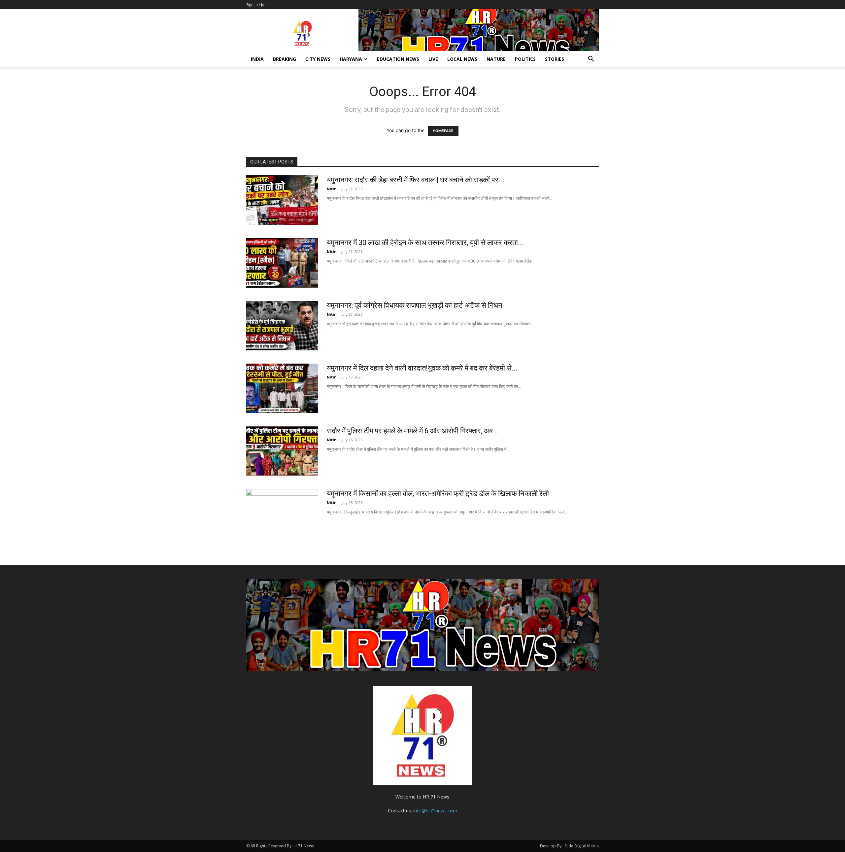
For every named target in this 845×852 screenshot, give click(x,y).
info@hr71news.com (435, 810)
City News (317, 59)
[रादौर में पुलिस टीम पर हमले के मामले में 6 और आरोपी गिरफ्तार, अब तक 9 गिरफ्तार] (282, 451)
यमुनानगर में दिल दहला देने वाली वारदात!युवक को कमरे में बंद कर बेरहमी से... (422, 368)
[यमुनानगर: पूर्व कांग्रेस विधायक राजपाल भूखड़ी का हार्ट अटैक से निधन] (282, 325)
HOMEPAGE (443, 130)
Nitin (332, 188)
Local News (462, 59)
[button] (591, 59)
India (257, 59)
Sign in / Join (257, 4)
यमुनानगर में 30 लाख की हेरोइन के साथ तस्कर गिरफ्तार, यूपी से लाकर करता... (425, 242)
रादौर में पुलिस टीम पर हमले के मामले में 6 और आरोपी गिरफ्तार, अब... (413, 431)
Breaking (284, 59)
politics (525, 59)
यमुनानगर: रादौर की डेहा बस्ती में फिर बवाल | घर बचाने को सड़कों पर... (415, 180)
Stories (554, 59)
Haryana (351, 59)
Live (433, 59)
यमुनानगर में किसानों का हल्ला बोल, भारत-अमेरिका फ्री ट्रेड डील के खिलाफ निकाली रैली (438, 493)
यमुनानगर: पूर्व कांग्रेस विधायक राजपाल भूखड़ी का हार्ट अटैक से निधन (414, 305)
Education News (398, 59)
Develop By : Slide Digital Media (569, 846)
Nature (496, 59)
